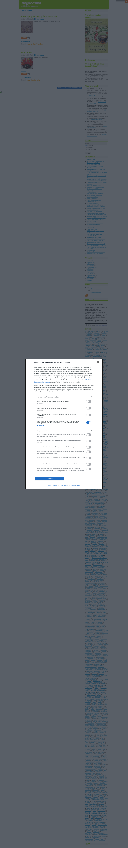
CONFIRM (49, 478)
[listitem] (64, 397)
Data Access (64, 485)
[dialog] (64, 424)
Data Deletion (52, 485)
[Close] (98, 363)
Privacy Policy (75, 485)
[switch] (88, 401)
